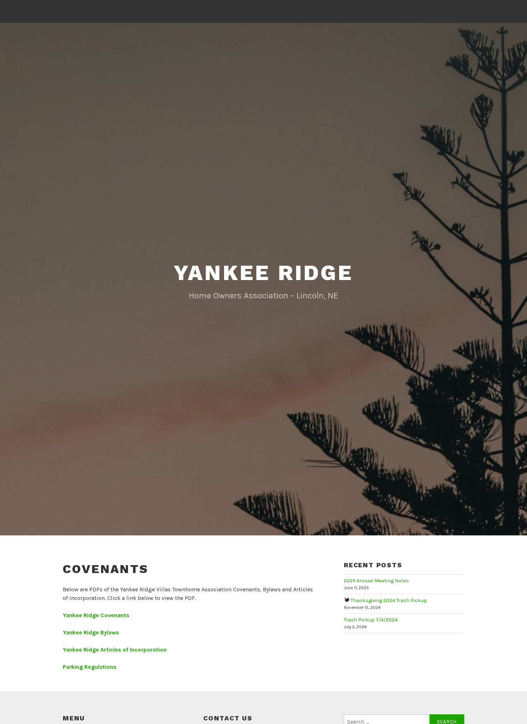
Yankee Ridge (263, 272)
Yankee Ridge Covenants (96, 615)
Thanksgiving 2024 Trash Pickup (388, 600)
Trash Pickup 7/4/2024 (371, 620)
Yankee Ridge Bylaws (91, 632)
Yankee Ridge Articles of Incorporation (115, 649)
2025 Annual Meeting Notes (376, 581)
